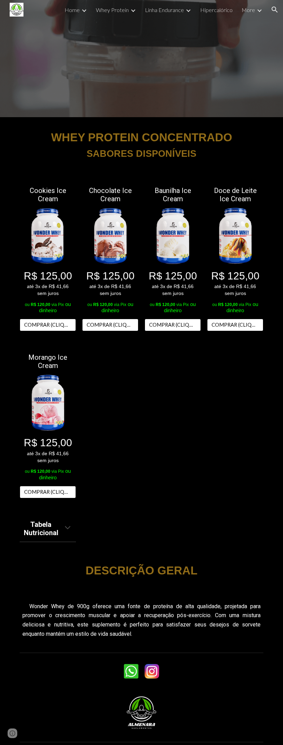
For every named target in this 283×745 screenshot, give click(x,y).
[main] (141, 144)
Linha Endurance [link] (164, 10)
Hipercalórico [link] (216, 10)
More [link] (248, 10)
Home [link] (72, 10)
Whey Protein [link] (112, 10)
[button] (274, 9)
